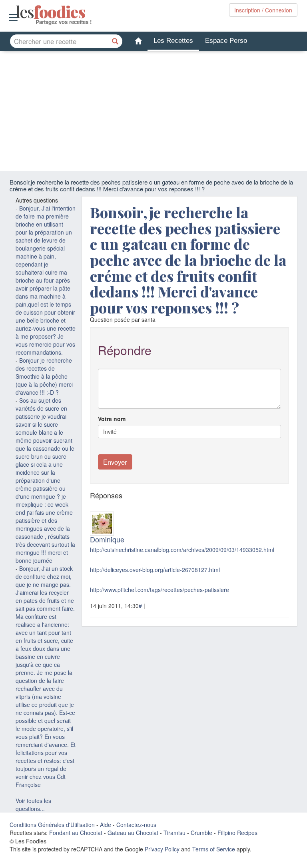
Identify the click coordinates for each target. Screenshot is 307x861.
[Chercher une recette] (115, 41)
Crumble (201, 833)
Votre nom (112, 419)
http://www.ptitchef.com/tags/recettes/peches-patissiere (159, 590)
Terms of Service (213, 849)
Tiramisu (174, 833)
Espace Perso (226, 40)
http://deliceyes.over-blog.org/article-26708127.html (155, 570)
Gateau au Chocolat (133, 833)
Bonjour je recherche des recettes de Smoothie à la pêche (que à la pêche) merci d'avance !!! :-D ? (44, 376)
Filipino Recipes (237, 833)
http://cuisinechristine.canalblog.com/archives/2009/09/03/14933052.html (182, 550)
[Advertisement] (153, 111)
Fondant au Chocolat (75, 833)
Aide (105, 825)
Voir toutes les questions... (33, 805)
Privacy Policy (162, 849)
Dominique (107, 539)
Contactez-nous (136, 825)
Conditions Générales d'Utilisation (52, 825)
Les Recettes (173, 40)
